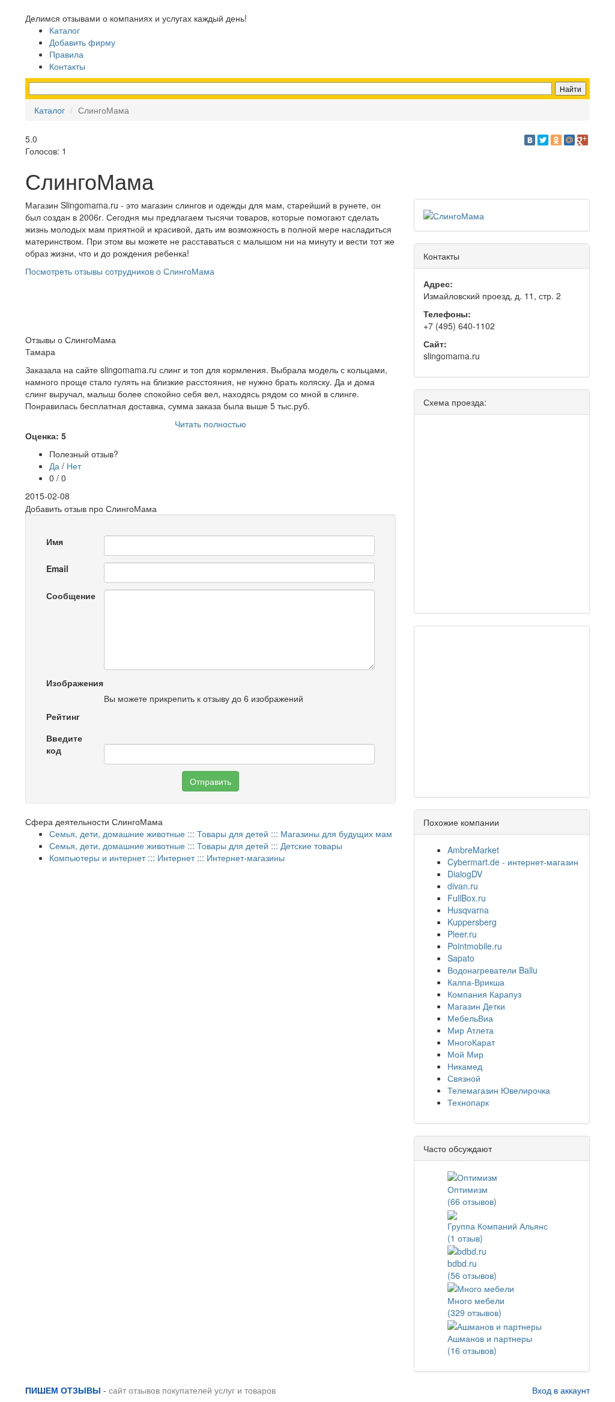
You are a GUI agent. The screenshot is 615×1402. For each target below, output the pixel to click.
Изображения (70, 683)
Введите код (64, 744)
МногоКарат (471, 1042)
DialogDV (464, 874)
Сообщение (70, 596)
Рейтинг (63, 716)
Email (57, 568)
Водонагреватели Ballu (492, 970)
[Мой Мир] (569, 140)
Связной (463, 1078)
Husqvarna (468, 910)
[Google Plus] (582, 140)
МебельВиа (470, 1018)
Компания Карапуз (484, 994)
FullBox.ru (466, 898)
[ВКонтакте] (529, 140)
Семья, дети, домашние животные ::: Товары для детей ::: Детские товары (195, 846)
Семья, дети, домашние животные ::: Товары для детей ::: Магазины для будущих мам (220, 833)
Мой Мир (465, 1054)
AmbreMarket (473, 850)
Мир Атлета (470, 1030)
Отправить (210, 781)
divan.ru (462, 886)
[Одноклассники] (556, 140)
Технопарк (468, 1102)
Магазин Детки (476, 1006)
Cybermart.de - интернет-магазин (512, 862)
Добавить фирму (82, 42)
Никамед (464, 1066)
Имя (54, 541)
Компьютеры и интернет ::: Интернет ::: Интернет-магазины (167, 858)
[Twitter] (543, 140)
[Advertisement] (243, 304)
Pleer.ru (462, 934)
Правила (66, 54)
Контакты (67, 66)
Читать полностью (210, 424)
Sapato (460, 958)
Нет (74, 466)
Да (54, 466)
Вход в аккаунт (561, 1390)
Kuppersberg (472, 922)
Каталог (64, 30)
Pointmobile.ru (474, 946)
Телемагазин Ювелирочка (498, 1090)
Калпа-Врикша (475, 982)
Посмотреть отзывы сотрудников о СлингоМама (119, 271)
